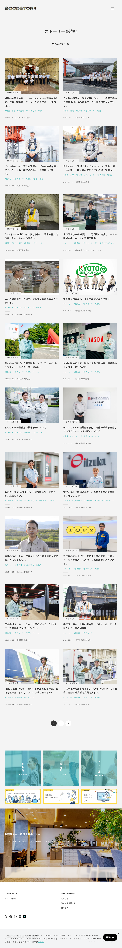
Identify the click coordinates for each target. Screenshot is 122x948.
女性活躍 (101, 175)
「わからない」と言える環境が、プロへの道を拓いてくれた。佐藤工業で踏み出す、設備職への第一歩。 (31, 170)
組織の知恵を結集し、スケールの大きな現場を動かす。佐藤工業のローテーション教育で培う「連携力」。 (31, 102)
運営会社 (64, 899)
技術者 (21, 111)
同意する (110, 937)
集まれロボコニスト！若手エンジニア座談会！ (87, 299)
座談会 (28, 432)
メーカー (68, 243)
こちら (41, 942)
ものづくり (31, 111)
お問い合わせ (10, 899)
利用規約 (64, 908)
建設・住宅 (10, 111)
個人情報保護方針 (68, 903)
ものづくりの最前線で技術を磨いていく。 (27, 427)
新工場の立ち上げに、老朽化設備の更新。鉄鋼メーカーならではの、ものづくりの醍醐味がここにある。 (90, 560)
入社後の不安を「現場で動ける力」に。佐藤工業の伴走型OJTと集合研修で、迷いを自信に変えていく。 (90, 102)
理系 (41, 111)
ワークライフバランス (105, 243)
